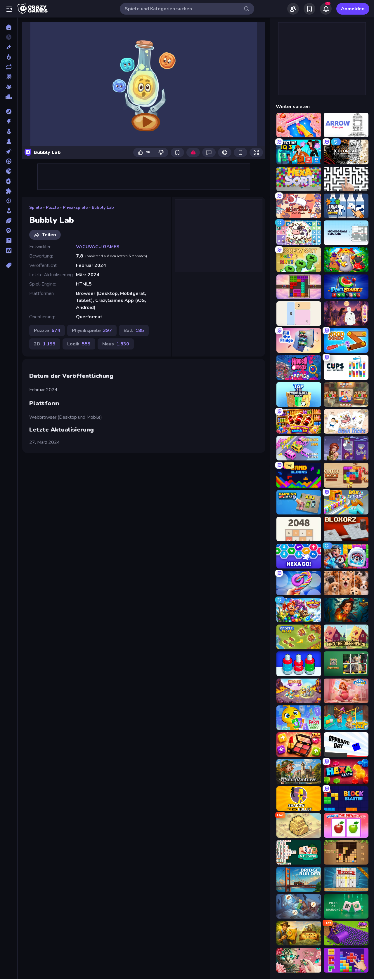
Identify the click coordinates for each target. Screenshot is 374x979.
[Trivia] (8, 241)
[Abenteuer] (8, 111)
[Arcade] (8, 131)
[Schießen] (8, 201)
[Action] (8, 121)
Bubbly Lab (103, 207)
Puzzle (52, 207)
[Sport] (8, 221)
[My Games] (309, 9)
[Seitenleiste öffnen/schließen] (9, 9)
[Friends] (293, 9)
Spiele (35, 207)
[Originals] (8, 77)
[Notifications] (326, 9)
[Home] (8, 27)
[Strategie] (8, 231)
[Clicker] (8, 151)
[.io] (8, 171)
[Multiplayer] (8, 87)
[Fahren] (8, 161)
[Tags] (8, 265)
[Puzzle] (8, 191)
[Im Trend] (8, 57)
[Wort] (8, 250)
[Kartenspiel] (8, 181)
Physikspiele (75, 207)
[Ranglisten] (8, 97)
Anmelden (353, 9)
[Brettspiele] (8, 141)
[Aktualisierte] (8, 67)
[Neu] (8, 47)
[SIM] (8, 211)
